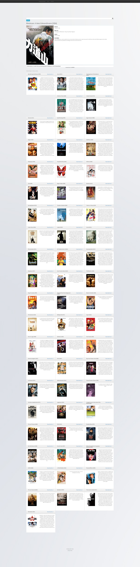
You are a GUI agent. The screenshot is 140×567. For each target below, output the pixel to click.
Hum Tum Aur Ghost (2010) (62, 271)
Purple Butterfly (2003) (61, 161)
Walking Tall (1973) (61, 314)
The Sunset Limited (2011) (91, 489)
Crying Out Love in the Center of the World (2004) (93, 403)
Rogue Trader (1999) (61, 183)
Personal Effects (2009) (90, 468)
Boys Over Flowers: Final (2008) (92, 358)
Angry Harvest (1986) (90, 117)
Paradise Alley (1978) (90, 424)
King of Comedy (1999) (32, 293)
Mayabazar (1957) (31, 271)
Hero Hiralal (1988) (90, 336)
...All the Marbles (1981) (61, 468)
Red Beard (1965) (60, 489)
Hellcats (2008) (89, 161)
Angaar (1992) (30, 139)
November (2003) (31, 511)
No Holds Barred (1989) (32, 446)
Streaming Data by (68, 67)
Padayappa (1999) (31, 161)
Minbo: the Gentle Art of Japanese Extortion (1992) (93, 447)
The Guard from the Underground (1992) (63, 293)
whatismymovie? (42, 1)
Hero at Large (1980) (32, 336)
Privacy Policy (70, 550)
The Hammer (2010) (32, 314)
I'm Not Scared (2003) (61, 139)
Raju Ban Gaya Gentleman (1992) (34, 74)
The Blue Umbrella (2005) (62, 205)
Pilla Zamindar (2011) (32, 249)
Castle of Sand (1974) (90, 96)
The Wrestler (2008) (90, 271)
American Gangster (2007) (33, 358)
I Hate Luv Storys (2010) (91, 205)
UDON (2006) (30, 468)
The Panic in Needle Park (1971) (34, 402)
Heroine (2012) (31, 117)
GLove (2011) (59, 74)
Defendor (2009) (60, 336)
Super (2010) (89, 314)
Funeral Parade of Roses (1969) (92, 380)
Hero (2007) (59, 358)
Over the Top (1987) (61, 446)
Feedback (52, 1)
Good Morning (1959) (61, 117)
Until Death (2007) (31, 380)
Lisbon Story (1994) (32, 227)
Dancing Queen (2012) (32, 205)
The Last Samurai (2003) (33, 489)
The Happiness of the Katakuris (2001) (92, 75)
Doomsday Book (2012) (90, 249)
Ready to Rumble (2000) (91, 293)
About (48, 1)
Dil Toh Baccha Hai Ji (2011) (62, 249)
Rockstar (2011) (89, 183)
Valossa (68, 548)
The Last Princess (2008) (33, 424)
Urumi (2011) (89, 227)
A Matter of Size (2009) (61, 96)
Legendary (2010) (60, 402)
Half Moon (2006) (89, 139)
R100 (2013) (59, 424)
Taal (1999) (30, 183)
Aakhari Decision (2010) (61, 380)
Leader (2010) (60, 227)
